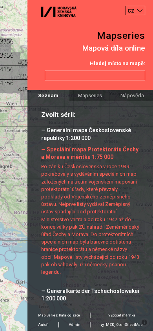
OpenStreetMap (129, 325)
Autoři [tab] (43, 325)
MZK (110, 325)
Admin (74, 325)
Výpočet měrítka (121, 315)
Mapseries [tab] (90, 95)
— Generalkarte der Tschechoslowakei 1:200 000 (90, 295)
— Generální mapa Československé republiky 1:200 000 (86, 134)
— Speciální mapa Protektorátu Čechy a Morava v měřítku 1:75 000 (89, 153)
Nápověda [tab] (132, 95)
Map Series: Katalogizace (59, 315)
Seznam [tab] (48, 95)
